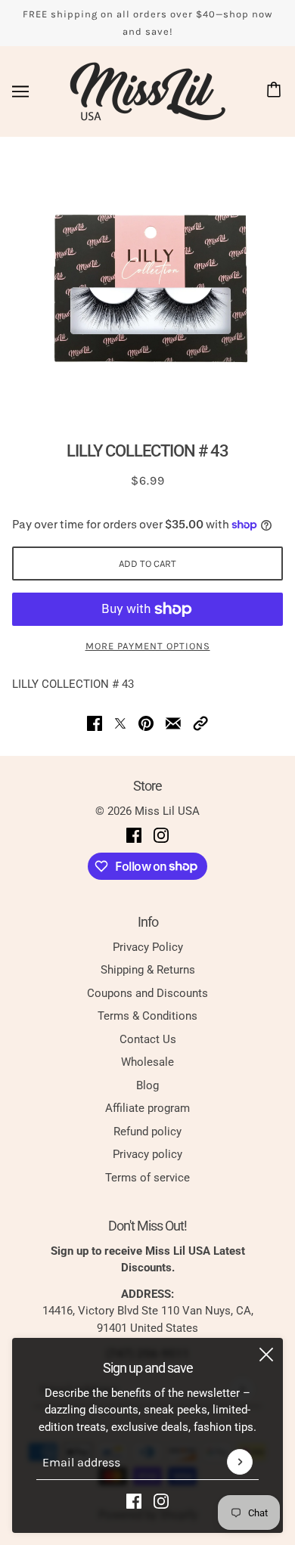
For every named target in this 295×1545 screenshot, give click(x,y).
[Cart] (276, 91)
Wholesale (147, 1062)
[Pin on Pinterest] (146, 723)
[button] (200, 723)
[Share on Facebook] (94, 723)
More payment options (147, 646)
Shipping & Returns (148, 970)
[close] (266, 1354)
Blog (147, 1085)
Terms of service (147, 1177)
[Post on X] (120, 723)
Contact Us (148, 1039)
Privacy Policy (148, 947)
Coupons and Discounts (147, 993)
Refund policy (147, 1131)
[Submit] (240, 1462)
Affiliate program (147, 1108)
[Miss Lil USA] (147, 91)
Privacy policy (147, 1154)
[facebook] (134, 1501)
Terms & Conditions (147, 1016)
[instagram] (161, 1501)
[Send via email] (173, 723)
